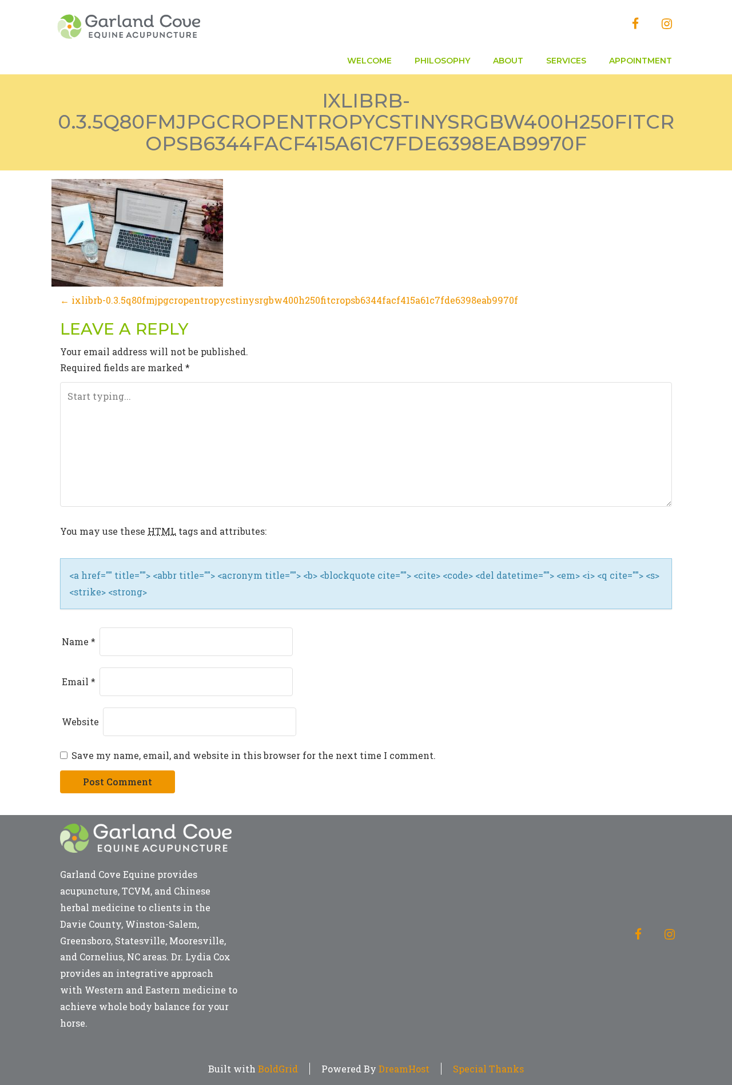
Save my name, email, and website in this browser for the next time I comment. (253, 755)
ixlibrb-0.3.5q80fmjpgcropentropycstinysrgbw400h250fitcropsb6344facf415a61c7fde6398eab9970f (366, 122)
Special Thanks (488, 1069)
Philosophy (442, 60)
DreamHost (404, 1069)
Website (80, 722)
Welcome (369, 60)
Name (79, 641)
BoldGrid (278, 1069)
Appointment (640, 60)
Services (566, 60)
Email (79, 681)
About (508, 60)
